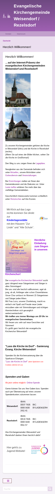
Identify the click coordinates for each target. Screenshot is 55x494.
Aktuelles (14, 172)
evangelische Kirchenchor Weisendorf (25, 280)
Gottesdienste (11, 175)
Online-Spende (33, 383)
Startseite (7, 41)
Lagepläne (40, 163)
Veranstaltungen (29, 175)
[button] (18, 90)
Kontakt (8, 34)
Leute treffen (10, 187)
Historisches (15, 199)
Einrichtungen (15, 181)
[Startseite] (8, 15)
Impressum (21, 34)
